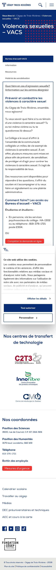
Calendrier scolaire (14, 489)
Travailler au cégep (14, 496)
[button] (28, 59)
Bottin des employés (15, 460)
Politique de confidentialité (27, 566)
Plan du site (9, 566)
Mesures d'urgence (17, 468)
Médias (6, 503)
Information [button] (10, 65)
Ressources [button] (10, 72)
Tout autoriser (28, 308)
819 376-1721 (9, 453)
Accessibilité (46, 566)
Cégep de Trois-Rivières (28, 15)
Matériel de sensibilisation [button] (17, 78)
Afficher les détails (37, 298)
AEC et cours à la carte (17, 517)
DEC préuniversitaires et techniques (25, 510)
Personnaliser (26, 317)
